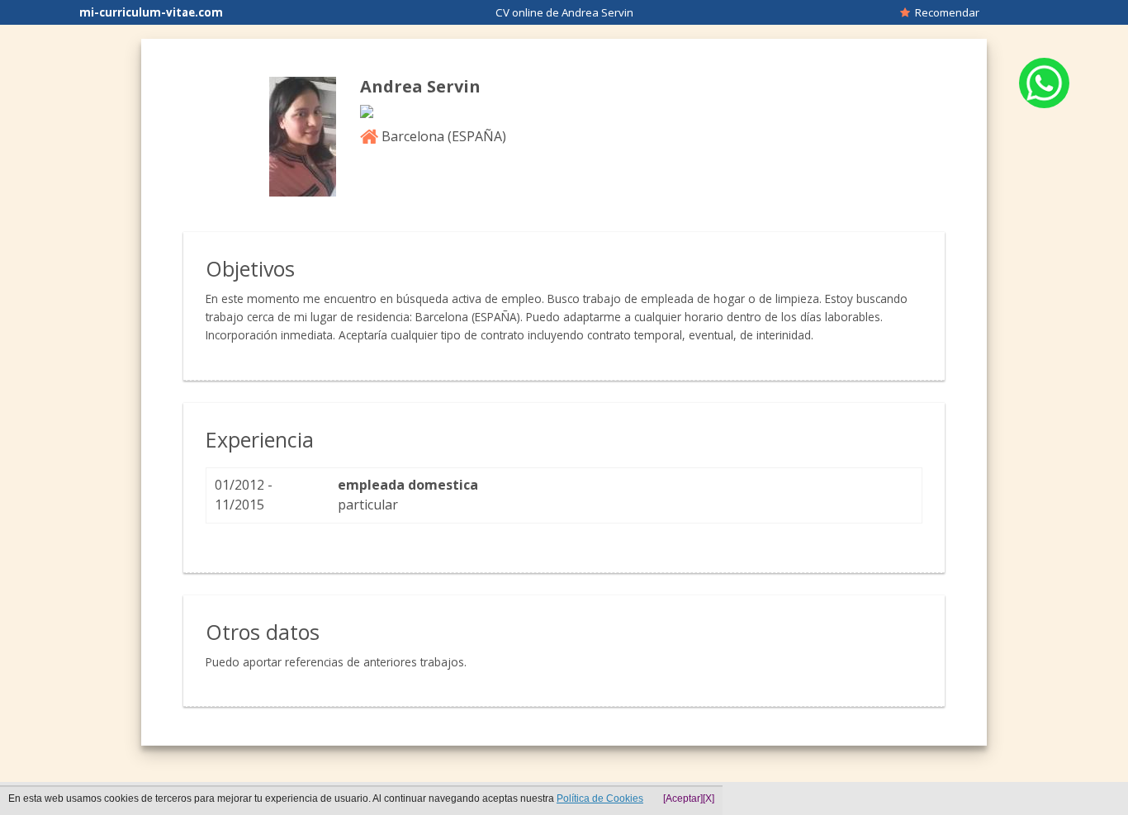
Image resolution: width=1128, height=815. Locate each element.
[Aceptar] (683, 798)
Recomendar (944, 12)
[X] (708, 798)
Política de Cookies (600, 798)
